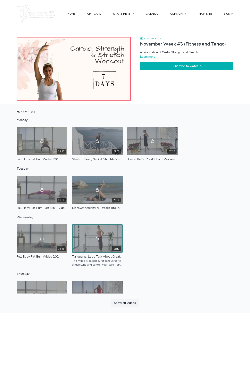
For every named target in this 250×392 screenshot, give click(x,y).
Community (178, 14)
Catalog (152, 14)
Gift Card (94, 14)
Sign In (228, 14)
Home (71, 14)
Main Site (205, 14)
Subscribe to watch (185, 66)
